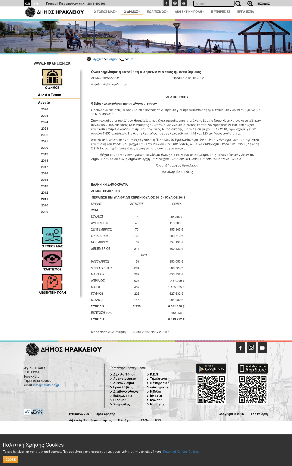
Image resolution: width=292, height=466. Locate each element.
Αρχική (98, 59)
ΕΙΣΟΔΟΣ (263, 3)
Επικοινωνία (79, 413)
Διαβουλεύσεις (125, 391)
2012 (44, 192)
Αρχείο (44, 102)
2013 (44, 186)
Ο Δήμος (112, 59)
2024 (44, 122)
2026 (44, 109)
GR (27, 3)
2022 (44, 135)
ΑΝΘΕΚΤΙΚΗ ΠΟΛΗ (188, 11)
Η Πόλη (155, 391)
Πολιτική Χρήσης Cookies (181, 451)
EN (35, 3)
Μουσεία (157, 404)
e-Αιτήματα (159, 387)
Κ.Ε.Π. (154, 374)
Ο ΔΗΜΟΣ (131, 11)
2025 (44, 115)
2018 (44, 160)
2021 (44, 141)
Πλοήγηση (126, 419)
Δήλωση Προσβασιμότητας (90, 419)
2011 (130, 59)
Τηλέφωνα (158, 378)
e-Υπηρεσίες (160, 383)
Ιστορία (156, 395)
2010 (44, 205)
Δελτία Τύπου (49, 94)
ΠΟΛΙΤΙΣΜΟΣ (156, 11)
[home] (57, 12)
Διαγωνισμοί (123, 383)
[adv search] (249, 3)
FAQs (145, 419)
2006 (44, 211)
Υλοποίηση (259, 413)
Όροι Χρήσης (106, 413)
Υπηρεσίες (121, 404)
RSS (158, 419)
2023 (44, 128)
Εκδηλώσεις (123, 395)
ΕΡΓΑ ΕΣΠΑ (245, 11)
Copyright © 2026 (231, 413)
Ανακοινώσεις (124, 378)
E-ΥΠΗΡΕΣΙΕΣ (220, 11)
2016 (44, 173)
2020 (44, 147)
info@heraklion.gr (46, 385)
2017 (44, 167)
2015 (44, 179)
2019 (44, 154)
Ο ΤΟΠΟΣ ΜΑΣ (104, 11)
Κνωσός (156, 400)
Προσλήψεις (123, 387)
